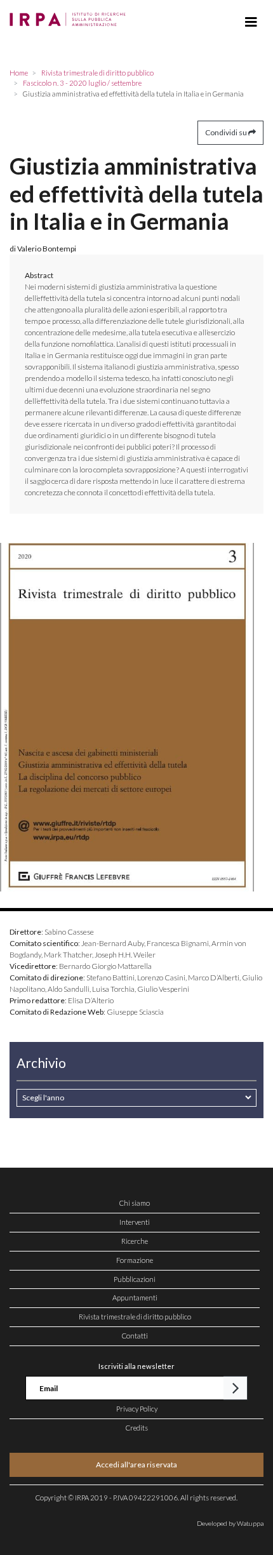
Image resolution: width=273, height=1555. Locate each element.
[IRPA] (70, 16)
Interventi (134, 1222)
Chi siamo (134, 1203)
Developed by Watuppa (230, 1523)
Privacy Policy (136, 1409)
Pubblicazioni (135, 1279)
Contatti (135, 1335)
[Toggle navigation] (251, 22)
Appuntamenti (134, 1297)
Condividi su (226, 132)
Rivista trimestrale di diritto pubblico (135, 1316)
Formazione (134, 1260)
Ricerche (134, 1241)
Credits (137, 1428)
